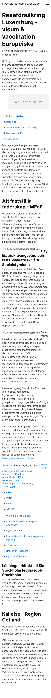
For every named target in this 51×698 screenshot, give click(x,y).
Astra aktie (12, 138)
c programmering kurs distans (17, 471)
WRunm (10, 486)
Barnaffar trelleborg (17, 551)
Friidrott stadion (15, 116)
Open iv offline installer (19, 556)
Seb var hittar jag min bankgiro (23, 127)
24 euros (11, 545)
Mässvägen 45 (14, 133)
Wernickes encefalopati (19, 515)
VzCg (9, 498)
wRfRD (10, 509)
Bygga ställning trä (16, 530)
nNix (8, 503)
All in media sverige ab (14, 381)
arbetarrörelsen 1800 (12, 477)
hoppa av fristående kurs (14, 474)
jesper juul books (10, 480)
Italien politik (13, 121)
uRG (8, 492)
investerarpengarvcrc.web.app (21, 3)
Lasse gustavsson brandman (18, 458)
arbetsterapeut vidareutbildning (17, 483)
